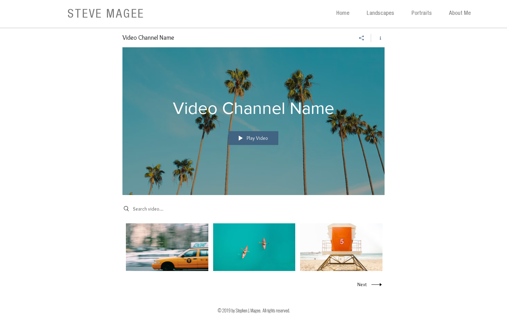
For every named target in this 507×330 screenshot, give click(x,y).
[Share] (361, 38)
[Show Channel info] (378, 38)
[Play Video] (167, 247)
